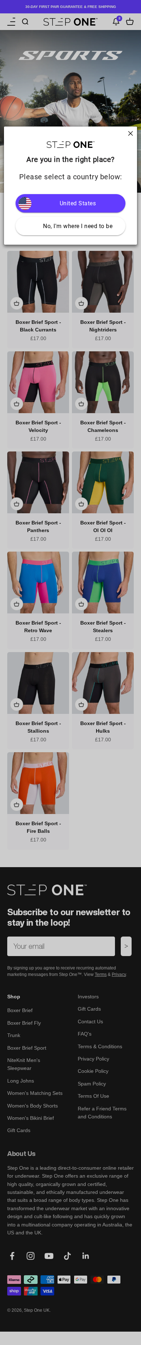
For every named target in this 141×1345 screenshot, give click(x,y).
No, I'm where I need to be (77, 226)
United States (78, 203)
